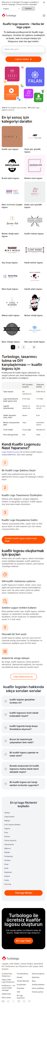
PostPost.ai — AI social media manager (8, 988)
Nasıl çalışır (6, 997)
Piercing (7, 884)
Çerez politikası (38, 988)
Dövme (7, 836)
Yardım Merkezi (23, 981)
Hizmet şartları (37, 992)
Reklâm (7, 852)
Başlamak (8, 872)
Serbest (7, 860)
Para (6, 832)
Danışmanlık (9, 844)
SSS (18, 992)
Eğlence (7, 848)
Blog (33, 981)
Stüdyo (7, 813)
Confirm (28, 8)
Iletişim (7, 876)
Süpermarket (9, 817)
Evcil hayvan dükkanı (12, 824)
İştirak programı (38, 974)
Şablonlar (35, 977)
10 (34, 347)
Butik (6, 868)
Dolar (6, 864)
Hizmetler (20, 988)
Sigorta (7, 828)
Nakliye (7, 821)
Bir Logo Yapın (23, 941)
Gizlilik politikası (38, 985)
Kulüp (6, 880)
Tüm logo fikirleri (23, 893)
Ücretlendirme (22, 974)
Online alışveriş (10, 840)
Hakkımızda (6, 994)
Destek (19, 977)
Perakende (8, 856)
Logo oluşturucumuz (11, 452)
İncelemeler (21, 985)
